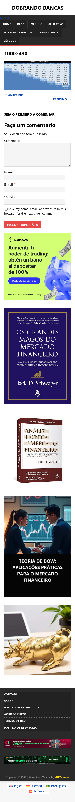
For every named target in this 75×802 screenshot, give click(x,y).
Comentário (12, 141)
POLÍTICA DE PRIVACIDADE (21, 707)
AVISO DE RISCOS (15, 714)
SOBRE (8, 701)
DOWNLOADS (46, 32)
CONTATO (10, 694)
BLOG (20, 24)
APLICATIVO (55, 24)
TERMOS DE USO (15, 721)
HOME (7, 24)
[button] (4, 18)
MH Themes (62, 777)
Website (9, 197)
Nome (8, 172)
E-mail (9, 184)
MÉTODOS (9, 40)
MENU (35, 24)
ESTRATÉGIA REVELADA (17, 32)
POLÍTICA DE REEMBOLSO (20, 727)
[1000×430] (37, 87)
